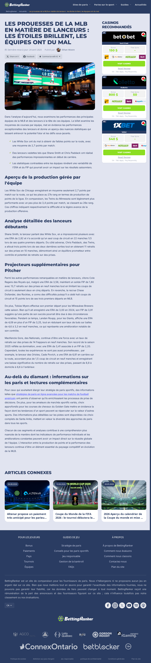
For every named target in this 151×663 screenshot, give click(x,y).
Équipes (29, 566)
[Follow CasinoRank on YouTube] (129, 605)
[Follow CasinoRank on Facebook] (108, 605)
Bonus (29, 545)
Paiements (29, 550)
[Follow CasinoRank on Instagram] (115, 605)
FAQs (71, 566)
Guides (124, 4)
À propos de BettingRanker (118, 545)
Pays (29, 556)
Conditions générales (116, 659)
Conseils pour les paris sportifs (71, 550)
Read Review (124, 68)
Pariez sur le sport (104, 4)
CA (8, 605)
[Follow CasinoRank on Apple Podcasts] (143, 605)
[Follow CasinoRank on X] (122, 605)
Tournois (29, 561)
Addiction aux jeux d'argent (43, 659)
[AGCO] (24, 635)
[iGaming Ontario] (128, 635)
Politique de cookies (18, 659)
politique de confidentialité (90, 659)
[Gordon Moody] (102, 635)
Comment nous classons (118, 556)
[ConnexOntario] (49, 646)
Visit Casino (124, 63)
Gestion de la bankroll (71, 561)
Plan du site (117, 566)
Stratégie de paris (71, 545)
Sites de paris (80, 4)
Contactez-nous (118, 561)
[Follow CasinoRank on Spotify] (136, 605)
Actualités (140, 4)
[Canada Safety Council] (45, 635)
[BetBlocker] (101, 646)
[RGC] (82, 635)
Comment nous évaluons (118, 550)
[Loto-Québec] (63, 635)
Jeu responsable (71, 556)
